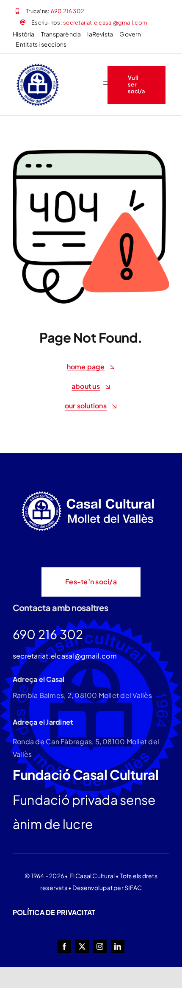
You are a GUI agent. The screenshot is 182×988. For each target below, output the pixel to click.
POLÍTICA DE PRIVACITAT (54, 912)
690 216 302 (68, 11)
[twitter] (82, 946)
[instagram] (100, 946)
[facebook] (64, 946)
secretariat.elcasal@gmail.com (105, 22)
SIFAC (133, 887)
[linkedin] (117, 946)
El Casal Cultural (92, 875)
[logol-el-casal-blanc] (90, 492)
